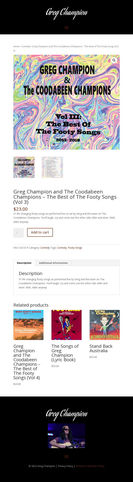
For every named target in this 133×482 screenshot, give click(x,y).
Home (16, 46)
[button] (114, 60)
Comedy (25, 46)
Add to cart (40, 232)
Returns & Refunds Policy (90, 466)
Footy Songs (75, 247)
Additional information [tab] (53, 262)
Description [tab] (24, 262)
